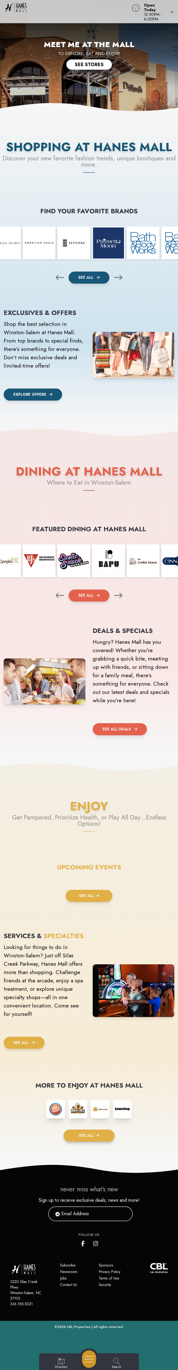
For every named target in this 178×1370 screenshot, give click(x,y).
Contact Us (68, 1284)
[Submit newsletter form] (123, 1213)
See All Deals (116, 729)
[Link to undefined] (39, 243)
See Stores (89, 64)
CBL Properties (79, 1327)
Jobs (63, 1278)
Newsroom (68, 1271)
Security (105, 1284)
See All (86, 277)
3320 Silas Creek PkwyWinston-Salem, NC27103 (25, 1290)
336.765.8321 (21, 1304)
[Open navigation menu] (89, 1359)
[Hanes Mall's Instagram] (96, 1242)
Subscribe (68, 1265)
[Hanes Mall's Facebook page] (84, 1242)
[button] (157, 11)
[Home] (68, 11)
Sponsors (106, 1265)
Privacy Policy (109, 1271)
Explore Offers (29, 394)
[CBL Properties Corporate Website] (150, 1268)
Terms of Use (109, 1278)
